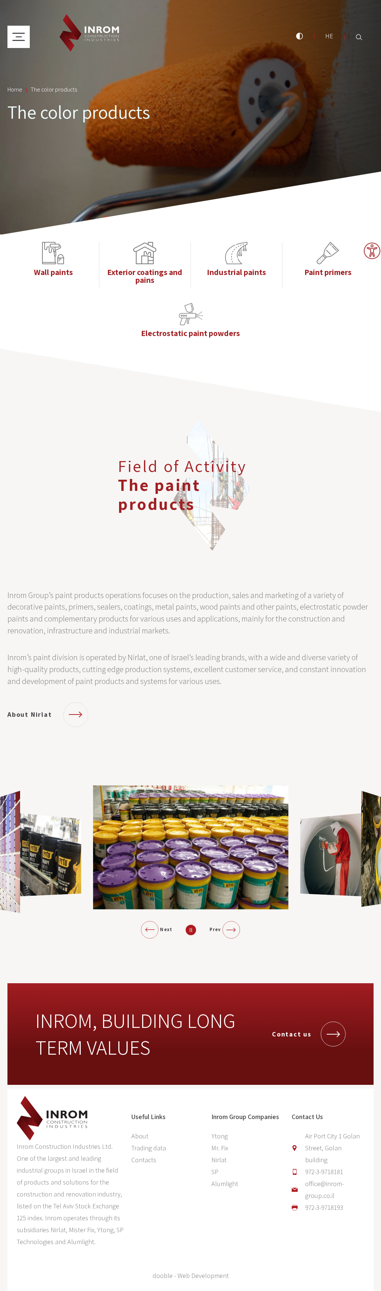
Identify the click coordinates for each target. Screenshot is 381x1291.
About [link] (139, 1136)
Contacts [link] (143, 1160)
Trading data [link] (148, 1148)
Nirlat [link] (219, 1160)
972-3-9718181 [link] (324, 1171)
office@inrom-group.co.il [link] (324, 1189)
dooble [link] (163, 1275)
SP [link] (214, 1171)
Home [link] (14, 89)
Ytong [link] (219, 1136)
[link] (372, 251)
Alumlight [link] (224, 1183)
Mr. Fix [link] (219, 1148)
